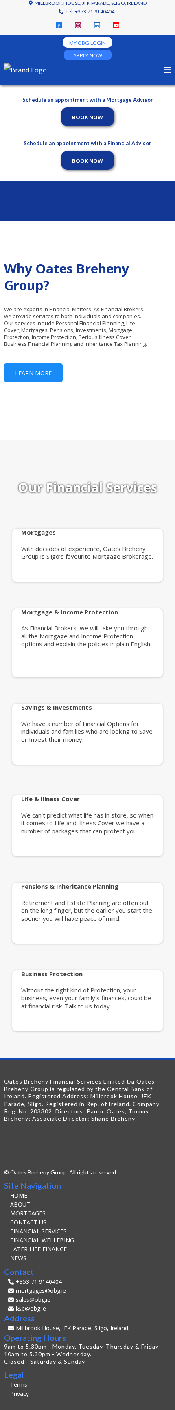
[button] (167, 70)
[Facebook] (58, 25)
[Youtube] (116, 25)
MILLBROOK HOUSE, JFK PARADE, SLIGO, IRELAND (91, 3)
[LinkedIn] (97, 25)
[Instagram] (78, 25)
